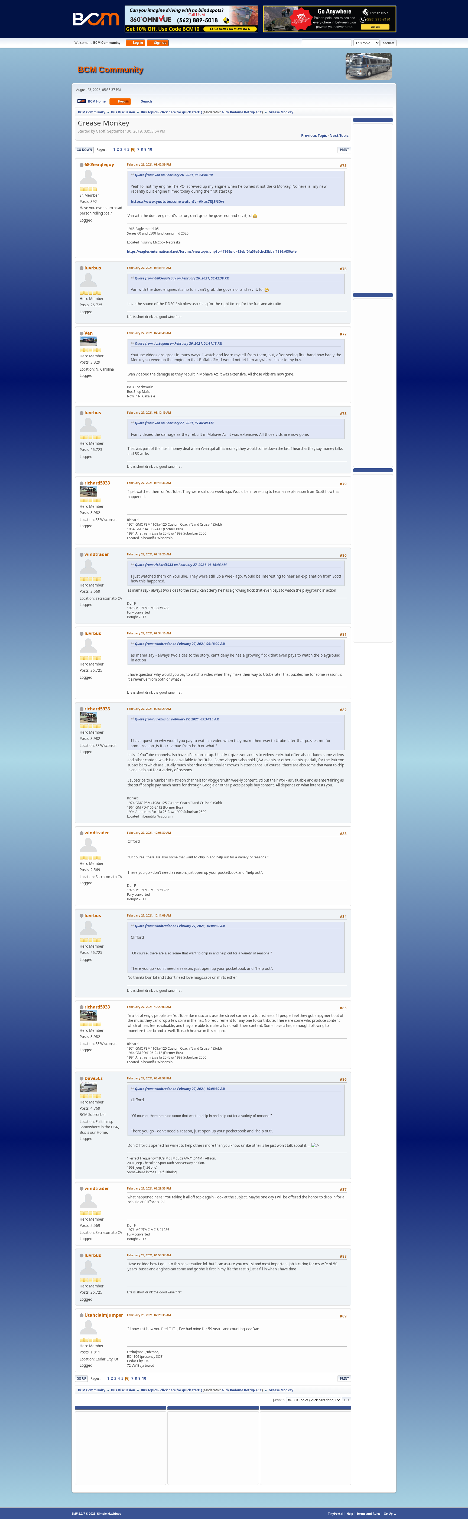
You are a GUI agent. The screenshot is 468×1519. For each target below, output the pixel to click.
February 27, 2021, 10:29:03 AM (149, 1007)
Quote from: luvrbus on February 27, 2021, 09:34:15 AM (177, 719)
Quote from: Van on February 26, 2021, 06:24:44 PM (174, 175)
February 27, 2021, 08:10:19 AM (149, 412)
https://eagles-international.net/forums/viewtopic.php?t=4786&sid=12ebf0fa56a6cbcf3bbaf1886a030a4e (212, 251)
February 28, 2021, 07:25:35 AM (149, 1315)
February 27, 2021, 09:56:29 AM (149, 709)
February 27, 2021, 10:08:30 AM (149, 833)
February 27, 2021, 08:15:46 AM (149, 483)
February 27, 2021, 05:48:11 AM (149, 268)
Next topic (339, 135)
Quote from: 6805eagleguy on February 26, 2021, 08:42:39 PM (182, 278)
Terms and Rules (368, 1513)
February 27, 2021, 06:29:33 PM (149, 1188)
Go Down (84, 150)
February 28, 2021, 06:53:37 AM (149, 1255)
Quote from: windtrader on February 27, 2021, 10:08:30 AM (180, 926)
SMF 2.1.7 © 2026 (83, 1513)
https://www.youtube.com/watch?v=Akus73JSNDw (177, 201)
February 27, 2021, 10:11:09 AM (149, 915)
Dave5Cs (93, 1078)
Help (350, 1513)
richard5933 (97, 483)
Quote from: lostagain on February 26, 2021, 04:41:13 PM (178, 343)
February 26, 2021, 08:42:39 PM (149, 164)
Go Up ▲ (390, 1513)
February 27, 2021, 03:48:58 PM (149, 1078)
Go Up (81, 1378)
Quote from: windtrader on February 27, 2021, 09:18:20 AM (180, 643)
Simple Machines (109, 1513)
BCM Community (110, 69)
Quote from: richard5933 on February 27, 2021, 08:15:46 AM (181, 564)
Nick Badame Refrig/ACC (242, 112)
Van (88, 333)
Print (344, 150)
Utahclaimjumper (103, 1315)
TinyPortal (335, 1513)
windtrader (96, 554)
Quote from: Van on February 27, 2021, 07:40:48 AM (174, 423)
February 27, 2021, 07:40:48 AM (149, 333)
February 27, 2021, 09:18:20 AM (149, 554)
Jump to (278, 1399)
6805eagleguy (99, 164)
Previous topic (314, 135)
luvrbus (92, 268)
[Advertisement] (372, 207)
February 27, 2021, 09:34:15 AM (149, 633)
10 (150, 149)
